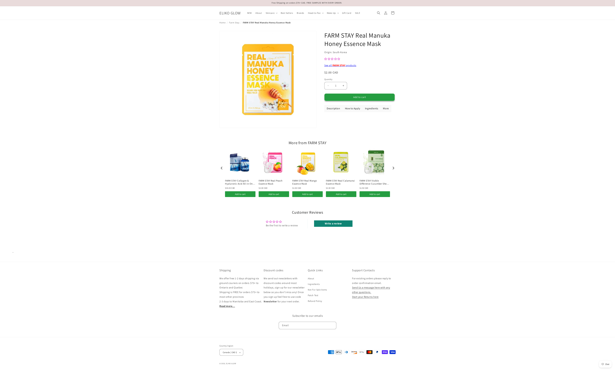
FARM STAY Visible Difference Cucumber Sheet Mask (374, 182)
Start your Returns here (365, 296)
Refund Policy (315, 300)
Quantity (328, 79)
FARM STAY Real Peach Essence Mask (271, 182)
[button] (271, 13)
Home (222, 22)
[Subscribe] (332, 325)
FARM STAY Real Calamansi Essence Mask (340, 182)
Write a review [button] (333, 223)
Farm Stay (234, 22)
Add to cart (240, 194)
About (311, 278)
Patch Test (313, 295)
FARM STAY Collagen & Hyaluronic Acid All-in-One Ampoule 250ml (239, 182)
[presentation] (221, 168)
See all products (340, 65)
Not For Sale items (317, 289)
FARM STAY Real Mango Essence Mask (304, 182)
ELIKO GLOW (231, 364)
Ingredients (314, 284)
